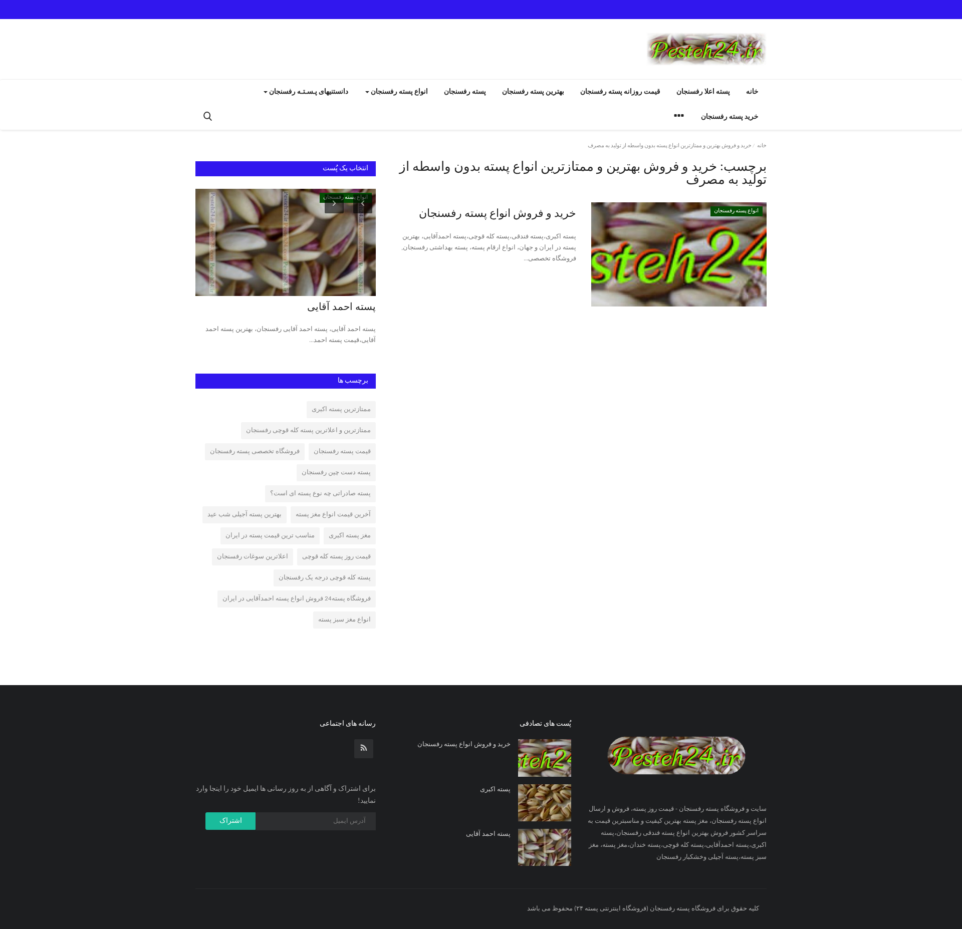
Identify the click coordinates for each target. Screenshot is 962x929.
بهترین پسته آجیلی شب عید (244, 514)
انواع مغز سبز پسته (344, 619)
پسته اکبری (495, 789)
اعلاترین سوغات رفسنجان (252, 556)
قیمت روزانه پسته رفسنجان (620, 92)
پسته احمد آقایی (341, 307)
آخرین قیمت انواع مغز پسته (333, 514)
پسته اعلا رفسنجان (703, 92)
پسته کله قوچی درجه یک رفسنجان (325, 577)
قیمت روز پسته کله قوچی (336, 556)
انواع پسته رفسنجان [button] (398, 92)
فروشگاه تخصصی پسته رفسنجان (255, 451)
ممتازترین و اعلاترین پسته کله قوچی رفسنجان (308, 430)
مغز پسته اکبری (350, 535)
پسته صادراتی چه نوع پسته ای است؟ (320, 493)
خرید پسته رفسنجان (730, 117)
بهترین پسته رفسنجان (533, 92)
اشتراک (230, 821)
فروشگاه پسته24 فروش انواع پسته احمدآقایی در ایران (296, 598)
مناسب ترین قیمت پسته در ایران (270, 535)
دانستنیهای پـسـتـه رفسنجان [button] (308, 92)
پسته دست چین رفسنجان (336, 472)
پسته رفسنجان (465, 92)
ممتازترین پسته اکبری (341, 409)
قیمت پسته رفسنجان (342, 451)
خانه (752, 92)
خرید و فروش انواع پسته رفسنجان (497, 214)
